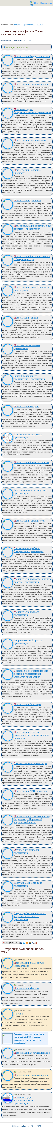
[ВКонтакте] (21, 942)
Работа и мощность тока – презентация (29, 884)
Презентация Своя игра (27, 704)
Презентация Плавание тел (29, 520)
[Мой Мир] (30, 942)
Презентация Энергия (26, 406)
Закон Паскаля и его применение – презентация (29, 377)
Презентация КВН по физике (31, 790)
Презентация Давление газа (30, 139)
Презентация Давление (27, 200)
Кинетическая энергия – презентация (28, 436)
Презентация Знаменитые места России (29, 964)
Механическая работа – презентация (27, 613)
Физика (40, 25)
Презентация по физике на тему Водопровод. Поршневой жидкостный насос (32, 819)
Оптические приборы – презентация (27, 851)
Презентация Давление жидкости (27, 171)
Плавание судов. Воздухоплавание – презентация (32, 111)
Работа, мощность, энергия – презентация (30, 491)
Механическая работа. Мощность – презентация (28, 550)
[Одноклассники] (27, 942)
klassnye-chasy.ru (21, 1126)
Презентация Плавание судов (31, 83)
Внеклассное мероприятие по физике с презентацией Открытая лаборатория (31, 673)
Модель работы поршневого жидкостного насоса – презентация (30, 916)
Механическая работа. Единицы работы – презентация (32, 580)
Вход (37, 3)
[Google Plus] (35, 942)
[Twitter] (24, 942)
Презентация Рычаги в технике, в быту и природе (32, 258)
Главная (16, 25)
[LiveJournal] (32, 942)
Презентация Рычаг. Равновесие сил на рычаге (32, 288)
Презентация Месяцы (26, 988)
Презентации (29, 25)
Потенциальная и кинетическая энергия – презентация (32, 227)
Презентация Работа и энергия (31, 462)
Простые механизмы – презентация (27, 347)
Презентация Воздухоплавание (32, 56)
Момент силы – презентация (30, 763)
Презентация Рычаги (26, 317)
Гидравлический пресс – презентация (28, 642)
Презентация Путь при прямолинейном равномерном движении (31, 734)
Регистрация (46, 3)
